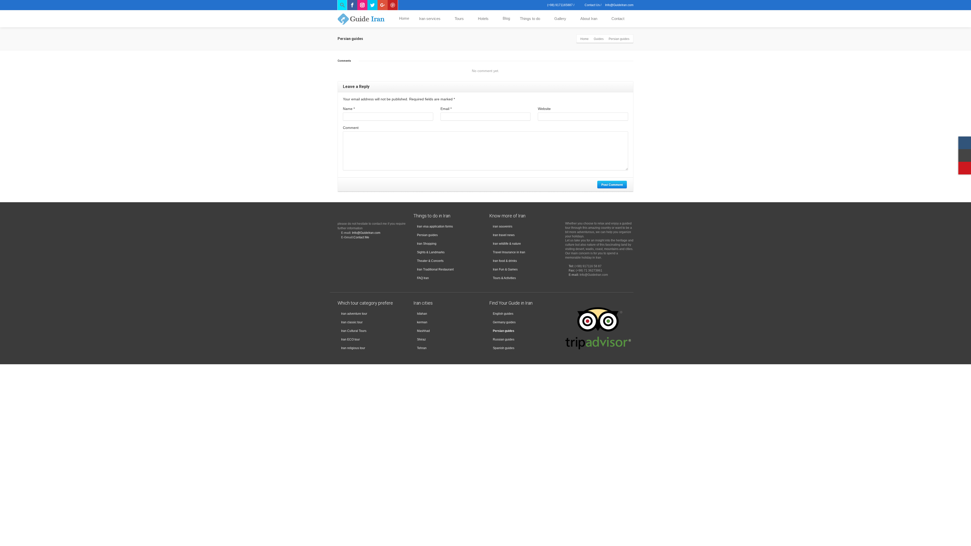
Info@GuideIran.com (366, 233)
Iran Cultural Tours (353, 331)
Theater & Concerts (430, 261)
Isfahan (422, 313)
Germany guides (504, 322)
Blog (506, 18)
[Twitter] (372, 5)
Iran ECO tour (350, 339)
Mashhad (423, 331)
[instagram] (964, 142)
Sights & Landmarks (431, 252)
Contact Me (361, 237)
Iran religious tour (353, 348)
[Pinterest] (393, 5)
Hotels (483, 18)
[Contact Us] (964, 155)
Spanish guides (503, 348)
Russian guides (503, 339)
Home (404, 18)
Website (544, 109)
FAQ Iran (423, 278)
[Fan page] (964, 168)
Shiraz (421, 339)
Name (349, 109)
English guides (503, 313)
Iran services (429, 18)
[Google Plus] (383, 5)
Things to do (530, 18)
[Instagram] (362, 5)
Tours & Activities (504, 278)
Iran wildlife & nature (507, 243)
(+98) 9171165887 (559, 5)
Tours (459, 18)
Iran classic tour (352, 322)
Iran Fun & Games (505, 269)
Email (446, 109)
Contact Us (592, 5)
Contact (617, 18)
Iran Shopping (426, 243)
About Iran (588, 18)
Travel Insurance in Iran (509, 252)
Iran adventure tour (354, 313)
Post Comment (612, 184)
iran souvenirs (502, 226)
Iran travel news (504, 235)
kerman (422, 322)
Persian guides (427, 235)
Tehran (422, 348)
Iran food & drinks (505, 261)
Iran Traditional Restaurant (435, 269)
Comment (351, 128)
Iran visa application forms (435, 226)
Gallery (560, 18)
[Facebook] (352, 5)
